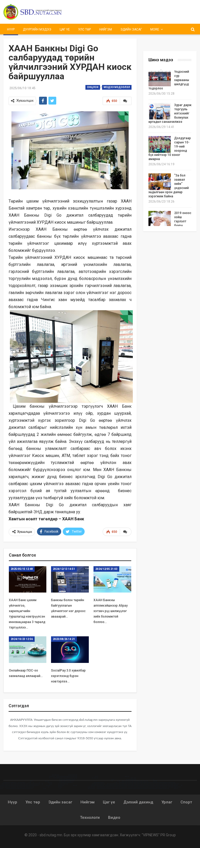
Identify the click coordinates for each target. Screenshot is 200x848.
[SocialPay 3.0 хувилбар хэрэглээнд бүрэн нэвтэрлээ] (70, 649)
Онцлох (92, 87)
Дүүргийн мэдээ (37, 29)
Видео (114, 817)
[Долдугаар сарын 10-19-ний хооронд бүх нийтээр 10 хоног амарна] (159, 144)
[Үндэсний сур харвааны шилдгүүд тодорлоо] (159, 78)
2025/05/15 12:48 (22, 569)
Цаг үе (65, 29)
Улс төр (84, 29)
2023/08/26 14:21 (64, 639)
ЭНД (37, 511)
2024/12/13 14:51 (64, 569)
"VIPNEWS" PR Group (159, 835)
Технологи (90, 817)
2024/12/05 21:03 (106, 569)
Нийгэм (105, 29)
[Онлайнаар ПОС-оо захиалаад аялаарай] (28, 649)
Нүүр (11, 29)
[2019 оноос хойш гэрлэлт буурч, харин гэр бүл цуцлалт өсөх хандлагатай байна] (159, 219)
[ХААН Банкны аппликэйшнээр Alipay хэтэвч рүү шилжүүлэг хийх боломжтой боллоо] (112, 579)
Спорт (186, 802)
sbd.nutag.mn (51, 835)
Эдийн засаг (131, 29)
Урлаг (166, 802)
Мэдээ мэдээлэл (117, 87)
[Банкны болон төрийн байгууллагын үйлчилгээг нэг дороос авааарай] (70, 579)
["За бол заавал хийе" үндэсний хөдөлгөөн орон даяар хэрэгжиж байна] (159, 181)
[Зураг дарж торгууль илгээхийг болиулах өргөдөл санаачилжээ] (159, 111)
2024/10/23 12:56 (22, 639)
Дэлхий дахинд (138, 802)
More (154, 29)
